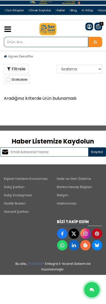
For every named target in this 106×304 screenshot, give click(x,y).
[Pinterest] (97, 234)
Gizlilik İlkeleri (14, 203)
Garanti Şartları (16, 211)
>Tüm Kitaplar (14, 10)
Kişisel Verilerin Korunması (26, 178)
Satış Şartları (14, 186)
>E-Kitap (87, 10)
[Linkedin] (74, 245)
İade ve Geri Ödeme (74, 178)
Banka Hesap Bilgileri (74, 186)
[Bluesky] (97, 245)
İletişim (62, 195)
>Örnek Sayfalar (39, 10)
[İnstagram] (85, 234)
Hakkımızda (66, 203)
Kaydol (97, 151)
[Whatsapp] (62, 245)
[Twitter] (74, 234)
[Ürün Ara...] (95, 42)
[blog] (85, 245)
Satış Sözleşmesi (18, 195)
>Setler (60, 10)
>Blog (73, 10)
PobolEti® (36, 263)
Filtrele (18, 69)
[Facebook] (62, 234)
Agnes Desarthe (20, 56)
